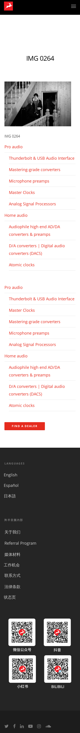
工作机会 (12, 564)
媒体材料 (12, 554)
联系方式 (12, 575)
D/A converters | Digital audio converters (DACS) (37, 249)
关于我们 (12, 532)
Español (11, 485)
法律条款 (12, 586)
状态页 (10, 597)
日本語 (10, 496)
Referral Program (20, 543)
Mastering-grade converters (34, 169)
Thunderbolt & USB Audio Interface (41, 158)
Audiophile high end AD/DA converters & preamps (34, 230)
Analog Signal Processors (32, 203)
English (10, 474)
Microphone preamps (29, 181)
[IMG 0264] (37, 128)
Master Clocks (22, 192)
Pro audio (13, 146)
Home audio (16, 215)
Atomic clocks (22, 264)
